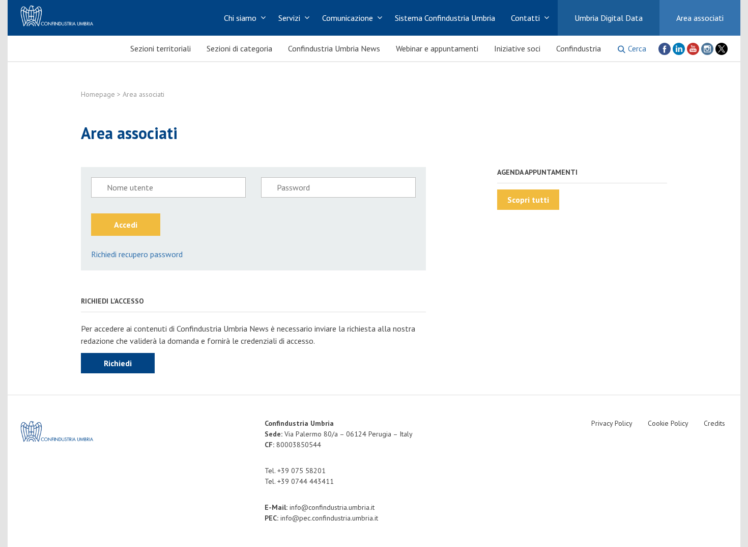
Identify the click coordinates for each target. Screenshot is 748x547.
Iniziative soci (517, 48)
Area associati (700, 18)
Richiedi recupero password (137, 254)
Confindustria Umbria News (334, 48)
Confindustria (578, 48)
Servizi (289, 18)
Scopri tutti (528, 200)
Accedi (125, 225)
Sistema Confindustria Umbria (445, 18)
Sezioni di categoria (239, 48)
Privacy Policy (611, 423)
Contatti (525, 18)
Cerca (637, 48)
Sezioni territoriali (160, 48)
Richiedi (118, 363)
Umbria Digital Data (608, 18)
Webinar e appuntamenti (437, 48)
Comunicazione (347, 18)
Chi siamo (240, 18)
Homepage (98, 94)
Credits (714, 423)
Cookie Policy (668, 423)
